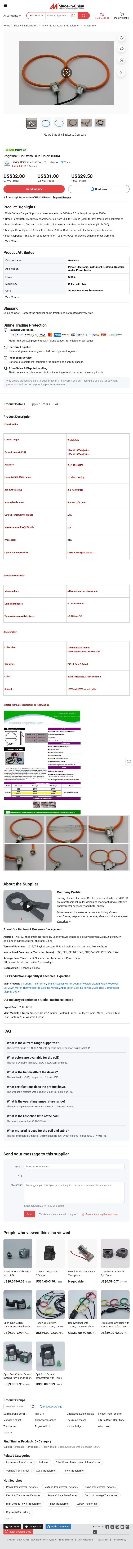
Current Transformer (34, 983)
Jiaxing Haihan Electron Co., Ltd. (29, 162)
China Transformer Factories (100, 1487)
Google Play (33, 1526)
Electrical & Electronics (26, 25)
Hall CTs (39, 1413)
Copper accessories (45, 1420)
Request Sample (62, 197)
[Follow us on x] (112, 1526)
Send (29, 1214)
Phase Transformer (59, 1503)
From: (19, 1166)
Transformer (89, 25)
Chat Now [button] (101, 189)
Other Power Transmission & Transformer (78, 1462)
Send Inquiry (34, 189)
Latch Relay (100, 983)
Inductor (43, 1462)
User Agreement (85, 1539)
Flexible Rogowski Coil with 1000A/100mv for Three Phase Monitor (115, 1326)
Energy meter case (76, 1420)
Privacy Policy (119, 1539)
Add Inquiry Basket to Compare (67, 134)
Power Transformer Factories (22, 1487)
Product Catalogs (52, 1406)
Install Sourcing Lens (20, 1531)
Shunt (50, 983)
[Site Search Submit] (84, 15)
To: (21, 1175)
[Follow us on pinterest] (127, 1526)
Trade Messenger (58, 1526)
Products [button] (35, 15)
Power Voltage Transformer (62, 1495)
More (6, 1518)
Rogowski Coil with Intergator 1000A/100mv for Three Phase (49, 1326)
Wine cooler (104, 1426)
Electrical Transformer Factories (23, 1495)
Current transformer (14, 1413)
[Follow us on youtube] (122, 1526)
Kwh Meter (15, 987)
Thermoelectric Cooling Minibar (41, 987)
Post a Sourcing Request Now (100, 1214)
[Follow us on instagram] (117, 1526)
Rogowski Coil (42, 1426)
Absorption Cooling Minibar (76, 987)
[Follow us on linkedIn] (95, 1531)
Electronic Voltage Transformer (101, 1495)
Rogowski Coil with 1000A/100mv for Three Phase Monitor (81, 1326)
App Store (12, 1526)
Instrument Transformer (19, 1462)
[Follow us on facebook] (107, 1526)
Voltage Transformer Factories (61, 1487)
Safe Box (98, 987)
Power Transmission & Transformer (60, 25)
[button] (5, 5)
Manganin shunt (12, 1420)
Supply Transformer (87, 1503)
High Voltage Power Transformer (23, 1503)
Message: (17, 1185)
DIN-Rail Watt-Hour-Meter (111, 1420)
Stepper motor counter (110, 1413)
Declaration (102, 1539)
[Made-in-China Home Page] (66, 6)
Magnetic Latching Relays (80, 1413)
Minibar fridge (73, 1426)
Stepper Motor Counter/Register (73, 983)
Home (6, 25)
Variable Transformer (17, 1470)
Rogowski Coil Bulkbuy (18, 1512)
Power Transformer (74, 1470)
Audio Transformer (46, 1470)
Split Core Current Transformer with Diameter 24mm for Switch (50, 1377)
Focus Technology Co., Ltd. (42, 1539)
